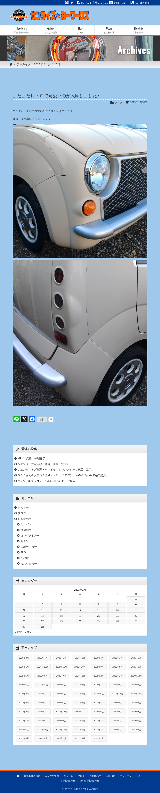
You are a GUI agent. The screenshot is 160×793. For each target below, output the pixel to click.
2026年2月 (136, 658)
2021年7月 (117, 729)
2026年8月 (24, 658)
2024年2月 (61, 693)
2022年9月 (117, 711)
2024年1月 (80, 693)
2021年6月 (136, 729)
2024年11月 (23, 684)
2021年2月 (80, 738)
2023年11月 (117, 693)
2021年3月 (61, 738)
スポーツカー (28, 546)
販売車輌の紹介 (32, 776)
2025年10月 (80, 667)
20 (98, 615)
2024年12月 (136, 676)
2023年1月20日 (138, 102)
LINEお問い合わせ (89, 780)
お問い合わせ (68, 780)
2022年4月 (80, 720)
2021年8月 (99, 729)
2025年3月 (80, 676)
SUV (23, 552)
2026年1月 (24, 667)
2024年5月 (136, 684)
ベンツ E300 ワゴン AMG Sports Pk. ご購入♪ (47, 480)
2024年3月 (42, 693)
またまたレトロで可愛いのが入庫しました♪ (56, 95)
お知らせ (23, 507)
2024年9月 (61, 684)
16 (24, 615)
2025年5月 (42, 676)
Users (109, 30)
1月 (48, 64)
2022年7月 (24, 720)
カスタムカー (28, 563)
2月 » (28, 632)
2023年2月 (24, 711)
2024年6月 (117, 684)
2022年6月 (42, 720)
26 (80, 621)
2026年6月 (61, 658)
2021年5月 (24, 738)
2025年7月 (136, 667)
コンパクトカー (30, 535)
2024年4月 (24, 693)
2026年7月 (42, 658)
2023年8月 (42, 702)
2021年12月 (23, 729)
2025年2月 (99, 676)
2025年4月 (61, 676)
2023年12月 (98, 693)
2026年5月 (80, 658)
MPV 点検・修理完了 (31, 458)
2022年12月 (61, 711)
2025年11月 (61, 667)
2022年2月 (117, 720)
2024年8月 (80, 684)
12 (80, 610)
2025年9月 (99, 667)
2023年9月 (24, 702)
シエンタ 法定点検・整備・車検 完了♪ (43, 464)
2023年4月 (117, 702)
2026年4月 (99, 658)
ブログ (118, 102)
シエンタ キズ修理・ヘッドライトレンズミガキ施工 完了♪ (55, 469)
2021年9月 (80, 729)
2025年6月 (24, 676)
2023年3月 (136, 702)
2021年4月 (42, 738)
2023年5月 (99, 702)
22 (136, 615)
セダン (24, 541)
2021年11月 (42, 729)
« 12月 (18, 632)
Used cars (21, 30)
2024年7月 (99, 684)
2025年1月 (117, 676)
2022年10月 (98, 711)
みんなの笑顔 (52, 776)
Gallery (50, 30)
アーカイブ (23, 64)
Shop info (138, 30)
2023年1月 (42, 711)
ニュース (68, 776)
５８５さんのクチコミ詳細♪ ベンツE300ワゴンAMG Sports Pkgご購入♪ (62, 475)
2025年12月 (42, 667)
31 (42, 626)
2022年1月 (136, 720)
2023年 (38, 64)
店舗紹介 (110, 776)
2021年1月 (99, 738)
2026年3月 (117, 658)
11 (61, 610)
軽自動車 (25, 530)
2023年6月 (80, 702)
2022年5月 (61, 720)
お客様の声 (24, 518)
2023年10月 (136, 693)
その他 (24, 558)
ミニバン (25, 524)
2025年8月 (117, 667)
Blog (80, 30)
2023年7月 (61, 702)
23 (24, 621)
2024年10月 (42, 684)
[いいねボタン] (42, 419)
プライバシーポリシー (131, 776)
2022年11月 (80, 711)
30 (24, 626)
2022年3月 (99, 720)
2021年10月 (61, 729)
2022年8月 (136, 711)
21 (117, 615)
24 (42, 621)
